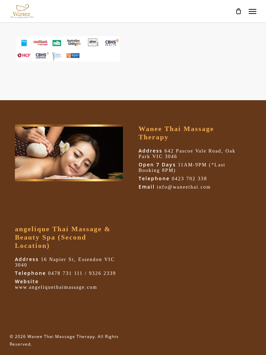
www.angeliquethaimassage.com (56, 287)
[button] (252, 11)
